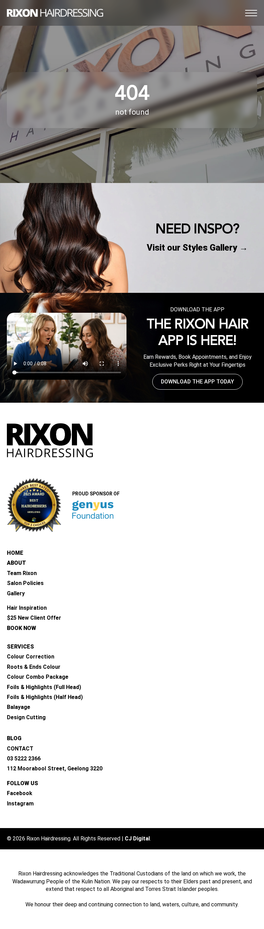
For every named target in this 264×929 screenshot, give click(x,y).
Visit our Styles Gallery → (197, 248)
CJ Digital (137, 838)
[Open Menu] (251, 13)
